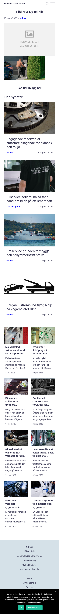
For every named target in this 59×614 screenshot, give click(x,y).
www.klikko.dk (32, 569)
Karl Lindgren (13, 206)
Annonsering (29, 583)
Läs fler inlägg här (29, 87)
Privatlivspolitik (34, 607)
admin (23, 18)
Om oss (29, 587)
